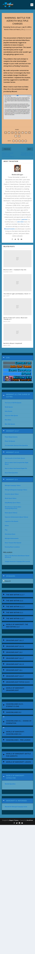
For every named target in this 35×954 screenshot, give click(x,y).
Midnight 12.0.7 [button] (12, 431)
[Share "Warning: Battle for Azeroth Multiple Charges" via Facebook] (5, 132)
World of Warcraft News (12, 29)
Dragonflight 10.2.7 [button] (15, 640)
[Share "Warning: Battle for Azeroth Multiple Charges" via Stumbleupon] (29, 132)
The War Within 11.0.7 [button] (15, 618)
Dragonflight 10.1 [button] (14, 670)
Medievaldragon (16, 27)
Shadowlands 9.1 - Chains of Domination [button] (19, 722)
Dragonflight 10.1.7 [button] (15, 658)
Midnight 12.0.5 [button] (12, 452)
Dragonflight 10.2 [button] (14, 652)
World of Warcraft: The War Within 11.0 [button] (17, 626)
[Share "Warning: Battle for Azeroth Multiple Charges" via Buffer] (26, 132)
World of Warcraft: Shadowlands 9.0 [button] (15, 733)
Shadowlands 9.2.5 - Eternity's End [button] (15, 705)
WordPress (30, 820)
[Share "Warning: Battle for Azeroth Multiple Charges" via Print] (19, 136)
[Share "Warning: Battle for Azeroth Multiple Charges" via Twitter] (9, 132)
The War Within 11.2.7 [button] (15, 595)
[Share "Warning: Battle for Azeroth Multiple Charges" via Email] (16, 136)
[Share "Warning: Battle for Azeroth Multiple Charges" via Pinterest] (19, 132)
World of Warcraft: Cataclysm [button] (15, 777)
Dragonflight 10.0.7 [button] (15, 676)
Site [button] (8, 358)
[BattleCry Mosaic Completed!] (17, 332)
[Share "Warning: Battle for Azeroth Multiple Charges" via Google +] (12, 132)
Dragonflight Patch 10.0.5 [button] (17, 682)
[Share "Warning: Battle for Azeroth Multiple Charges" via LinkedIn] (22, 132)
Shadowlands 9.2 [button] (13, 712)
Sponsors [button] (10, 576)
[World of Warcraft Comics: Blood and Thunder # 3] (17, 306)
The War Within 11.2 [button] (14, 601)
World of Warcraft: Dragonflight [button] (15, 689)
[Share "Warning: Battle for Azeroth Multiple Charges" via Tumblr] (16, 132)
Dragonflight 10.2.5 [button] (15, 646)
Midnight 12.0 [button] (12, 479)
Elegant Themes (13, 820)
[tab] (17, 357)
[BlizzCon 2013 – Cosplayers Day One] (17, 258)
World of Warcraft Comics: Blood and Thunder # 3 (15, 318)
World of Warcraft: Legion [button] (18, 762)
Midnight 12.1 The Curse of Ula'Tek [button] (18, 396)
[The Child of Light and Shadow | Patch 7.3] (17, 282)
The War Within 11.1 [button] (14, 612)
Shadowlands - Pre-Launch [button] (18, 740)
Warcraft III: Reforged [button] (16, 801)
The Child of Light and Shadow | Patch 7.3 (16, 294)
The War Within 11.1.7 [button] (15, 606)
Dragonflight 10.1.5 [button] (15, 664)
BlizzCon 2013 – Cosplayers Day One (14, 269)
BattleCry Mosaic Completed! (12, 343)
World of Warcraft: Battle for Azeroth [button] (18, 755)
